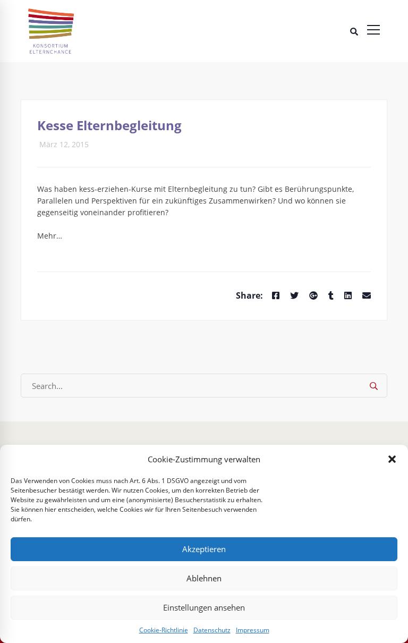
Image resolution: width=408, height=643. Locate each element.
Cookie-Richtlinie (163, 629)
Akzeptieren (204, 549)
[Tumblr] (331, 296)
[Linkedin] (348, 296)
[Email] (366, 296)
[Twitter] (294, 296)
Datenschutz (212, 629)
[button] (392, 459)
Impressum (252, 629)
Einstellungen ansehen (204, 607)
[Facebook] (276, 296)
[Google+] (313, 296)
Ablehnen (204, 578)
